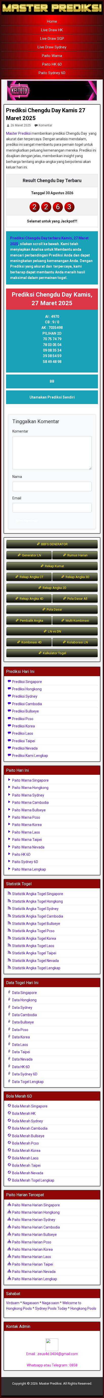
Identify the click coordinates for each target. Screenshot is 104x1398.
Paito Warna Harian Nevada (33, 1272)
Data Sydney (21, 1008)
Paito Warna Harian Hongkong (35, 1212)
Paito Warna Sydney (27, 795)
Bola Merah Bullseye (27, 1136)
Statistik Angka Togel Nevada (35, 961)
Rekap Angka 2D (54, 588)
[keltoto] (52, 91)
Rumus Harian (77, 555)
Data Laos (19, 1045)
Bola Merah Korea (25, 1151)
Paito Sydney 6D (52, 73)
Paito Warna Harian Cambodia (35, 1227)
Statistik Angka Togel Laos (32, 946)
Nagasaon (31, 1303)
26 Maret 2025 (21, 125)
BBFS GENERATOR (54, 544)
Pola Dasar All (77, 599)
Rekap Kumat (54, 566)
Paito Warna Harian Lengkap (34, 1279)
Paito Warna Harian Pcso (31, 1242)
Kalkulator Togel (54, 653)
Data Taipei (20, 1052)
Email (16, 498)
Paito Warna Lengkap (28, 869)
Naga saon (50, 1303)
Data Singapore (24, 993)
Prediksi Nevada (24, 748)
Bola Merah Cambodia (29, 1128)
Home (52, 21)
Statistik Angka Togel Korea (33, 938)
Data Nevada (22, 1059)
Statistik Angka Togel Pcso (33, 931)
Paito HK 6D (52, 64)
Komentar (45, 125)
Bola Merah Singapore (29, 1106)
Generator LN (31, 555)
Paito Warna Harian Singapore (35, 1205)
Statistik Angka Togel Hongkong (37, 901)
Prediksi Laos (22, 733)
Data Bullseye (22, 1022)
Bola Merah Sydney (27, 1121)
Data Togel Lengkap (27, 1082)
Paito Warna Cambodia (30, 803)
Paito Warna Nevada (27, 847)
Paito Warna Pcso (25, 817)
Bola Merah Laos (25, 1158)
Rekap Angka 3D (77, 577)
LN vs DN (54, 631)
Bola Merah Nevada (27, 1173)
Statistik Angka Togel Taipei (33, 953)
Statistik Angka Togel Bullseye (35, 924)
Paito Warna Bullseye (28, 810)
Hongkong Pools (83, 1308)
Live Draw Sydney (52, 47)
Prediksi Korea (23, 726)
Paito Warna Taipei (26, 840)
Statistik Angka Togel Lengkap (35, 968)
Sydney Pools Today (51, 1308)
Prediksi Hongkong (26, 689)
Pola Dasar (54, 609)
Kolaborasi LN (77, 642)
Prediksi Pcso (22, 719)
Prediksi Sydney (24, 696)
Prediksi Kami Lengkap (29, 756)
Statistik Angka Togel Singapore (37, 894)
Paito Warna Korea (26, 825)
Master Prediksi (18, 133)
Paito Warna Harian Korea (32, 1249)
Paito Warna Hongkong (29, 788)
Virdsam (12, 1303)
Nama (17, 477)
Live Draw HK (52, 30)
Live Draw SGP (52, 38)
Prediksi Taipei (23, 741)
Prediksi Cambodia (26, 704)
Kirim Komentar (27, 521)
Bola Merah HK (23, 1113)
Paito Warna (52, 55)
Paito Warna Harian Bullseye (34, 1235)
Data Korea (20, 1037)
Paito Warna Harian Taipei (32, 1264)
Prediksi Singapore (26, 682)
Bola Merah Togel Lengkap (32, 1180)
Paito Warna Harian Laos (31, 1257)
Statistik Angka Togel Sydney (35, 909)
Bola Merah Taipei (26, 1165)
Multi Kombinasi (77, 620)
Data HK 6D (20, 1067)
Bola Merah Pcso (25, 1143)
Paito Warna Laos (25, 832)
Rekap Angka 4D (31, 599)
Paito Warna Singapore (30, 780)
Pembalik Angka (31, 620)
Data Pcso (19, 1030)
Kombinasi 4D (31, 642)
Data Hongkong (24, 1000)
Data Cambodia (24, 1015)
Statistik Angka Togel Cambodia (37, 916)
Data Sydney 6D (24, 1074)
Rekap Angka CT (31, 577)
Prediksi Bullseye (25, 711)
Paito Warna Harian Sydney (33, 1220)
